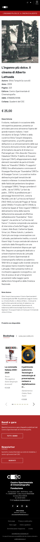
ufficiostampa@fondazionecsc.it (20, 514)
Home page (11, 521)
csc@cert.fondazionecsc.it (22, 500)
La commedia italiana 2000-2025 (11, 370)
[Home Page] (5, 7)
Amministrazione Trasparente (16, 528)
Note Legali (12, 525)
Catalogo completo (26, 336)
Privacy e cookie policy (25, 521)
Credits (30, 528)
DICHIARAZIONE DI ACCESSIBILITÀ (20, 533)
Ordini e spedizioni (25, 525)
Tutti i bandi (12, 436)
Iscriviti (12, 460)
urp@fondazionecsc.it (20, 539)
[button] (33, 404)
